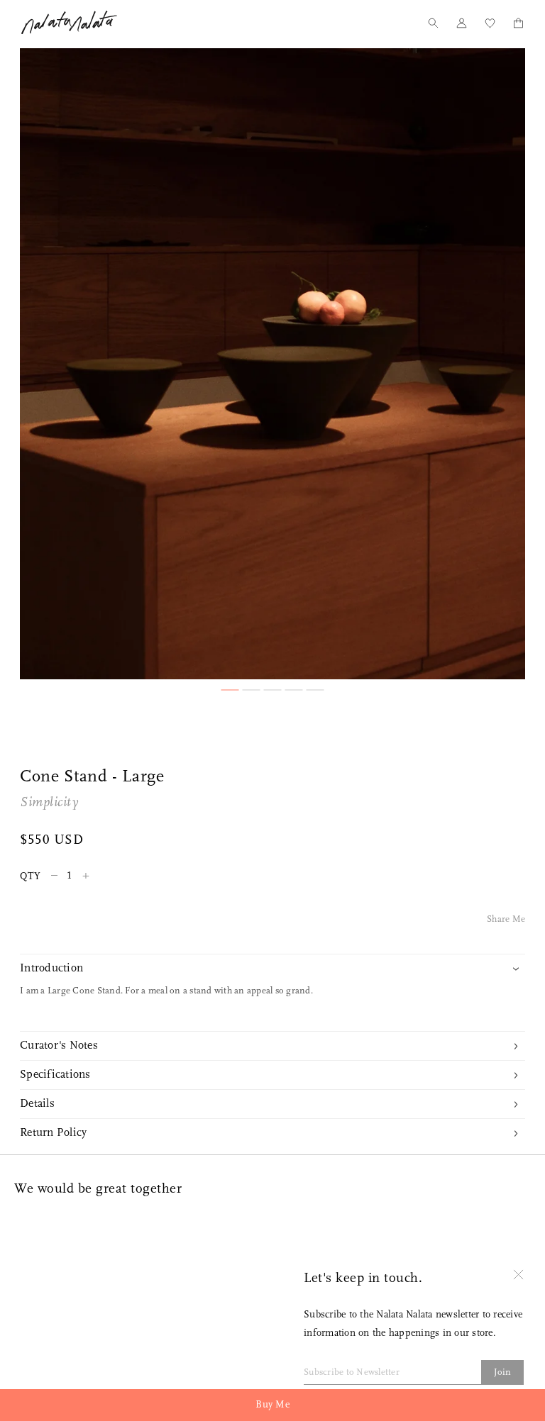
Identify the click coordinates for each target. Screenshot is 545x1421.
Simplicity (49, 803)
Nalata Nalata (69, 22)
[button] (230, 689)
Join (503, 1372)
